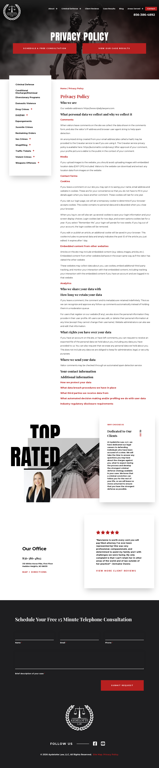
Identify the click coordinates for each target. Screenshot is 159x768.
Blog (121, 9)
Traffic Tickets (23, 151)
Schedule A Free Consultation (44, 48)
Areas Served (134, 9)
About (51, 9)
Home (63, 88)
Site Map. (97, 754)
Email (63, 643)
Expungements (24, 121)
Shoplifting (21, 145)
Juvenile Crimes (24, 127)
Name (18, 643)
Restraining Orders (26, 133)
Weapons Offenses (26, 163)
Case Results (109, 9)
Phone (109, 643)
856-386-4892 (144, 14)
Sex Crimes (22, 139)
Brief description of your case (30, 673)
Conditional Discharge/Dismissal (26, 91)
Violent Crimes (23, 157)
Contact (151, 9)
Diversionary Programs (28, 97)
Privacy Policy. (111, 754)
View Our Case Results (114, 48)
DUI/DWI (20, 115)
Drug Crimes (22, 109)
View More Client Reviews (116, 571)
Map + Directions (34, 572)
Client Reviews (92, 9)
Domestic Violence (26, 103)
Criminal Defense (70, 9)
